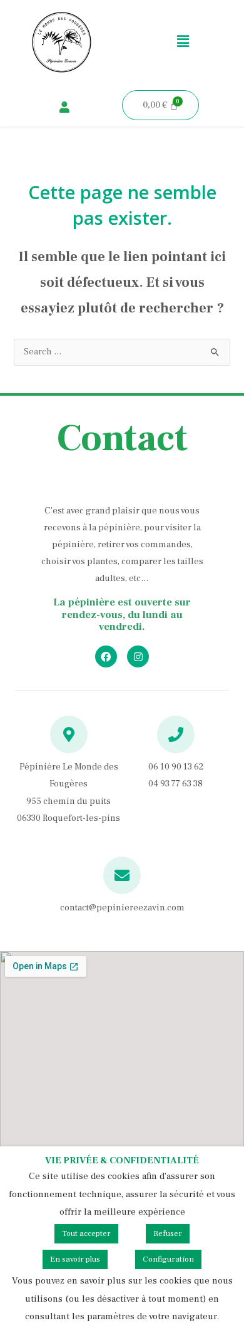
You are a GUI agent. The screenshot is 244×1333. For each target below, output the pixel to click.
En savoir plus (75, 1259)
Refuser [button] (167, 1233)
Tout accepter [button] (86, 1233)
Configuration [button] (168, 1259)
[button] (182, 42)
